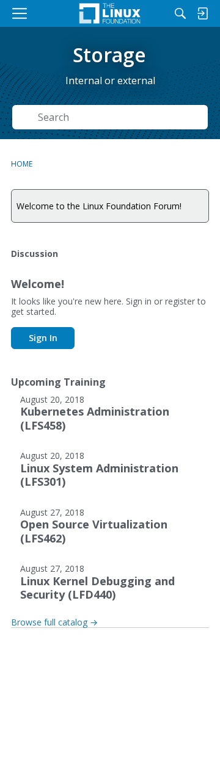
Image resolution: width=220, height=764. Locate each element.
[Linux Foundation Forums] (110, 13)
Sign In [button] (43, 338)
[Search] (180, 13)
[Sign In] (202, 13)
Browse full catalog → (54, 622)
